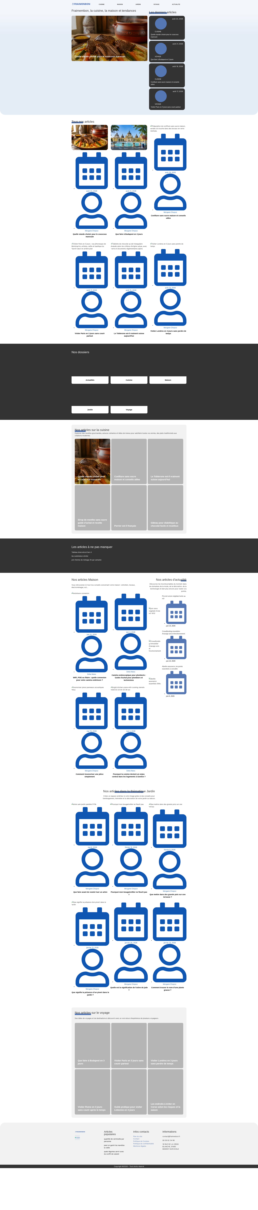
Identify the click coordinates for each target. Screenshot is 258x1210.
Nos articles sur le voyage (92, 1012)
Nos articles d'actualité (171, 579)
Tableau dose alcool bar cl (82, 552)
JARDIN (138, 4)
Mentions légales (139, 1146)
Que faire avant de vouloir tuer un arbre (90, 892)
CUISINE (101, 4)
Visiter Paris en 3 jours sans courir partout (165, 107)
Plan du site (137, 1136)
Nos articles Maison (85, 579)
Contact (136, 1139)
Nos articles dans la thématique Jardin (129, 791)
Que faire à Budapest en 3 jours (162, 59)
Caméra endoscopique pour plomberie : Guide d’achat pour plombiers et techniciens (129, 677)
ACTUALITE (176, 4)
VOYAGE (156, 4)
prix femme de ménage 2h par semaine (86, 560)
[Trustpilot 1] (77, 1137)
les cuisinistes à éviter (80, 556)
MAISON (120, 4)
